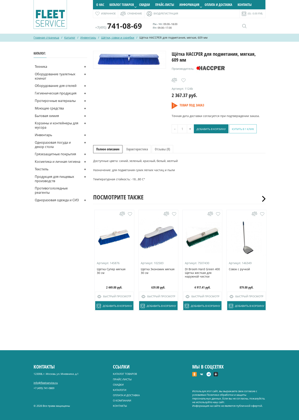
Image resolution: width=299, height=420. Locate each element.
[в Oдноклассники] (194, 374)
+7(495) (118, 27)
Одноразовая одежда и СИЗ (57, 200)
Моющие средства (49, 108)
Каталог (69, 37)
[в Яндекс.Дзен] (216, 374)
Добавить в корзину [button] (117, 306)
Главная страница (46, 37)
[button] (183, 80)
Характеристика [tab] (137, 149)
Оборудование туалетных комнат (55, 76)
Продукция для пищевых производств (54, 178)
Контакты (245, 4)
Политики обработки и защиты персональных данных (219, 396)
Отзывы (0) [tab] (162, 149)
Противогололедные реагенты (51, 190)
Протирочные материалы (55, 100)
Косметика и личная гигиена (57, 161)
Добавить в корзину (211, 129)
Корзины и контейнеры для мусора (56, 125)
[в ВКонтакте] (201, 374)
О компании (122, 400)
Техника (41, 66)
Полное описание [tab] (107, 149)
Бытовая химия (47, 116)
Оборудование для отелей (55, 85)
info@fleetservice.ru (46, 383)
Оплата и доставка (218, 4)
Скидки (144, 4)
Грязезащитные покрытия (55, 154)
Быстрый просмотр (117, 296)
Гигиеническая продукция (55, 93)
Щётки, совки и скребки (117, 37)
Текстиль (41, 169)
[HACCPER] (210, 69)
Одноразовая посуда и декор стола (53, 144)
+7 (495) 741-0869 (44, 388)
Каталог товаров (121, 4)
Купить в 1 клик (243, 129)
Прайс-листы (164, 4)
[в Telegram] (208, 374)
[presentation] (262, 199)
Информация (189, 4)
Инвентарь (88, 37)
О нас (100, 4)
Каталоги (119, 390)
